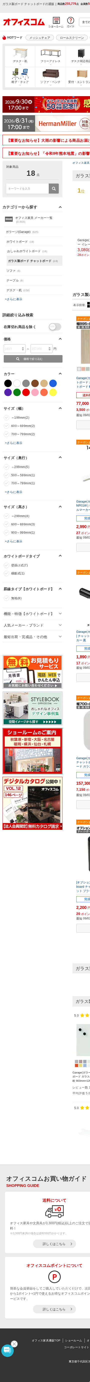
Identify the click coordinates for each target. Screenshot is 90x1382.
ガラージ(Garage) (22, 232)
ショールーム (73, 1340)
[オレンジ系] (44, 392)
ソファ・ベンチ (50, 81)
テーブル (15, 280)
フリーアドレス (50, 61)
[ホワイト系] (17, 383)
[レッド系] (26, 392)
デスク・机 (20, 61)
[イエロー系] (53, 392)
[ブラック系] (8, 383)
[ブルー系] (53, 383)
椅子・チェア (20, 81)
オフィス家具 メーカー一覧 (34, 219)
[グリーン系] (17, 392)
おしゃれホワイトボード (27, 251)
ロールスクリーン (72, 38)
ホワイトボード (20, 241)
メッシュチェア (39, 38)
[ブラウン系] (35, 383)
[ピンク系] (35, 392)
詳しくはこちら (54, 1244)
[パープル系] (8, 392)
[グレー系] (26, 383)
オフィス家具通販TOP (46, 1340)
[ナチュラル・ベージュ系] (44, 383)
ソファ (13, 270)
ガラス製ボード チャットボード (33, 261)
